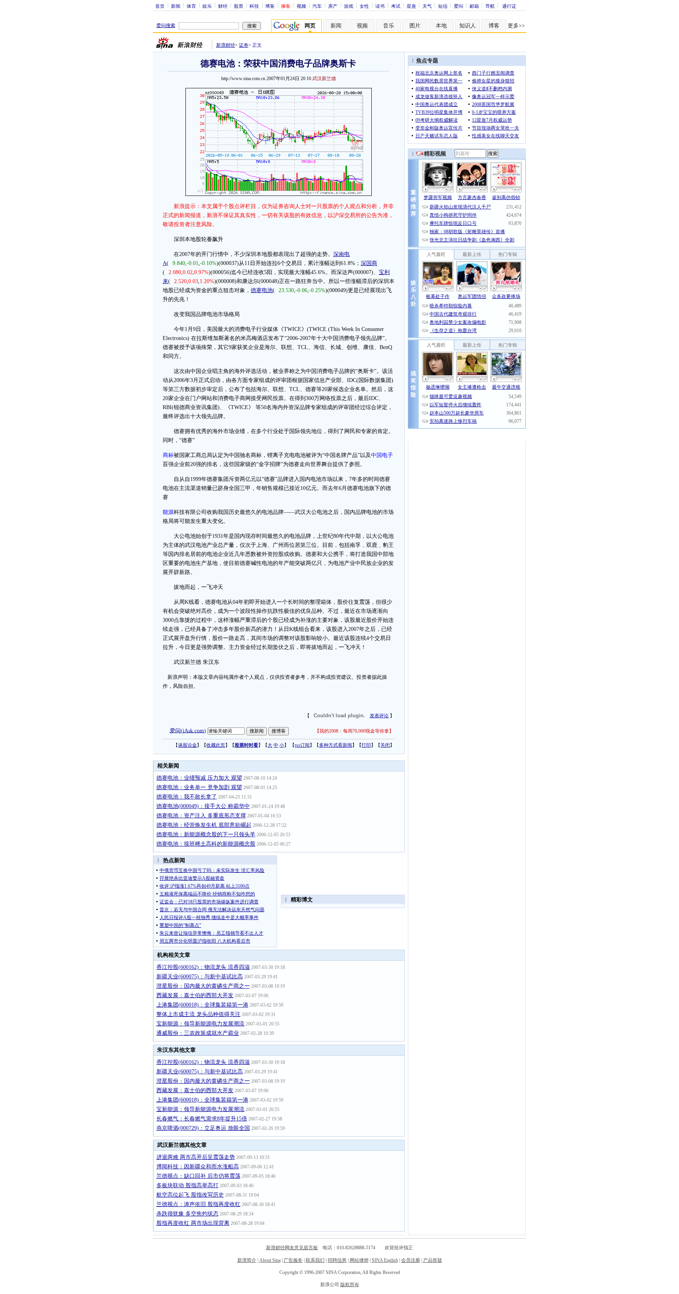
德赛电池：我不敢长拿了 (186, 797)
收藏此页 (215, 745)
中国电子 (382, 455)
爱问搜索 (165, 25)
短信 (443, 6)
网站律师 (359, 1260)
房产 (333, 6)
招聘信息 (337, 1260)
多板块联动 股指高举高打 (187, 1185)
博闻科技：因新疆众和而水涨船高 (197, 1167)
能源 (168, 512)
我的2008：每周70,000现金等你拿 (354, 731)
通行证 (509, 6)
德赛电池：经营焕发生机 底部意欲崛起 (203, 825)
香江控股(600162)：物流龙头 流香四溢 (203, 967)
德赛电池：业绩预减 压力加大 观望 (199, 778)
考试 (395, 6)
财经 (223, 6)
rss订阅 (302, 745)
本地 (441, 26)
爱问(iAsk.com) (188, 730)
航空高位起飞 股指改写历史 (190, 1195)
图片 (414, 26)
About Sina (270, 1260)
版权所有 (349, 1284)
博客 (270, 6)
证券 (243, 45)
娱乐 (207, 6)
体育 (191, 6)
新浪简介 (246, 1260)
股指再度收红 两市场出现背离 (192, 1223)
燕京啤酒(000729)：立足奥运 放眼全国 (203, 1128)
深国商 (369, 263)
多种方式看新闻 (335, 745)
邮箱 (474, 6)
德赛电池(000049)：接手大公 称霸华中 (203, 806)
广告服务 (293, 1260)
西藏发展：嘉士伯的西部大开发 (194, 995)
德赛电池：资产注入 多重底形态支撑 (201, 816)
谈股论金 (187, 745)
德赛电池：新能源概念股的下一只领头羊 (205, 834)
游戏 (348, 6)
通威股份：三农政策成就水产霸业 (197, 1033)
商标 (168, 455)
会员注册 (410, 1260)
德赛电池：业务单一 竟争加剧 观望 (199, 787)
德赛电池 (262, 290)
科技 (254, 6)
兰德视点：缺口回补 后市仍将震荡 (198, 1176)
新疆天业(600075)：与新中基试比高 (199, 977)
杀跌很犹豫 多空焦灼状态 (187, 1214)
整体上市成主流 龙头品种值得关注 (198, 1014)
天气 (427, 6)
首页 (160, 6)
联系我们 (315, 1260)
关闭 (385, 745)
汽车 (317, 6)
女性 (364, 6)
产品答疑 (432, 1260)
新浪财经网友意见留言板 (292, 1247)
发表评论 (379, 715)
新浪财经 (225, 45)
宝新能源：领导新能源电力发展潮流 (200, 1024)
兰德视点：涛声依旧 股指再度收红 (198, 1204)
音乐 (388, 26)
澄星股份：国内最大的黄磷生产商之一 (203, 986)
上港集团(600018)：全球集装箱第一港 (202, 1005)
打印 (366, 745)
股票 (238, 6)
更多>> (516, 26)
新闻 (175, 6)
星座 (411, 6)
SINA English (385, 1260)
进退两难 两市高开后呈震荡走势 (195, 1157)
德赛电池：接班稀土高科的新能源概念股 (205, 844)
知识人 (467, 26)
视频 (301, 6)
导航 (490, 6)
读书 (380, 6)
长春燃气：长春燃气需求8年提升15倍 (201, 1119)
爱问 (458, 6)
